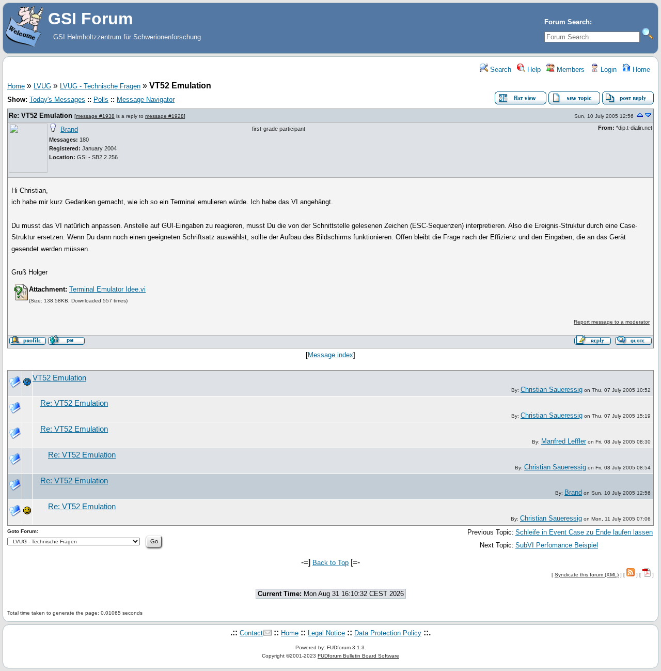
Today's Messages (57, 99)
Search (499, 69)
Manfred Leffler (563, 441)
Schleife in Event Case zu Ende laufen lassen (584, 532)
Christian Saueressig (552, 389)
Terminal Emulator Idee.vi (107, 289)
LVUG (42, 86)
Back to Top (330, 563)
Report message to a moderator (612, 322)
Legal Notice (326, 633)
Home (640, 69)
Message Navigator (146, 99)
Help (533, 69)
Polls (100, 99)
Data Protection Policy (387, 633)
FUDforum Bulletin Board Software (358, 656)
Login (608, 69)
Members (570, 69)
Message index (330, 355)
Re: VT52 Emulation (40, 115)
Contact (251, 633)
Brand (69, 129)
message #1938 (95, 116)
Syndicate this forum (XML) (587, 574)
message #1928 (164, 116)
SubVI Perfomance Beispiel (556, 545)
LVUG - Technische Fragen (100, 86)
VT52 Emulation (59, 378)
